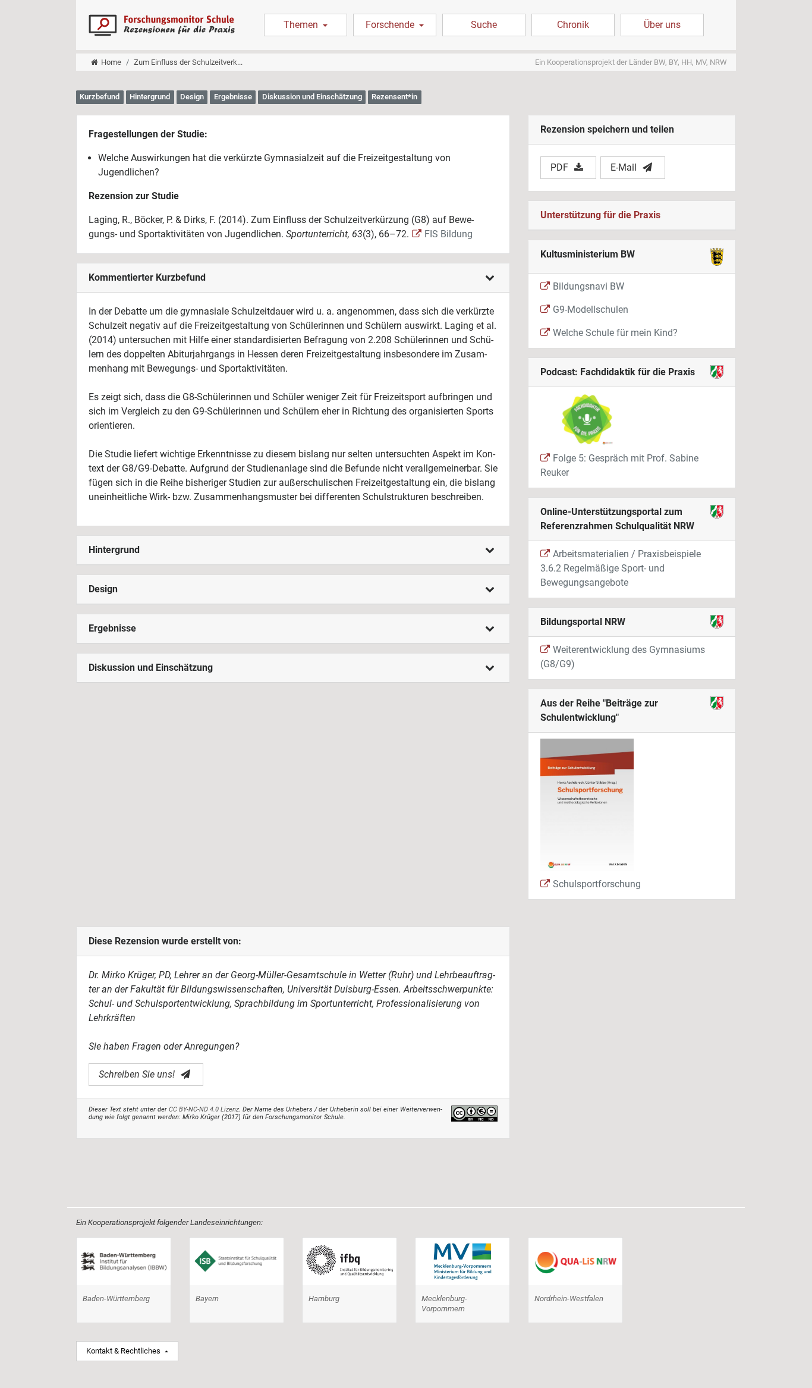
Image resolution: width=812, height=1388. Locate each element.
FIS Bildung (448, 234)
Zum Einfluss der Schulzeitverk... (188, 62)
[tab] (293, 278)
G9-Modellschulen (590, 309)
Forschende (391, 24)
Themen (302, 24)
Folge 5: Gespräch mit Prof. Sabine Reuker (619, 465)
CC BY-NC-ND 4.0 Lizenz (204, 1109)
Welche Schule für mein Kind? (615, 332)
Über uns (662, 24)
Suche (484, 24)
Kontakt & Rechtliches (124, 1350)
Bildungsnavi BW (588, 286)
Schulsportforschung (597, 884)
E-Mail (623, 167)
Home (111, 62)
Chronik (573, 24)
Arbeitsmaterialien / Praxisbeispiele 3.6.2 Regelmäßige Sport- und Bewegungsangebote (620, 568)
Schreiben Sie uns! (137, 1074)
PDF (559, 167)
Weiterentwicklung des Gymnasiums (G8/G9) (622, 657)
